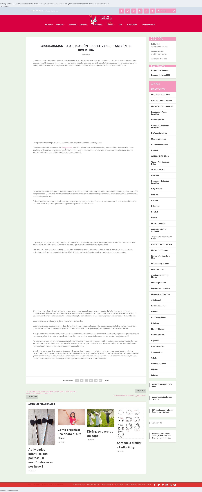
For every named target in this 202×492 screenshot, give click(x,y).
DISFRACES (83, 25)
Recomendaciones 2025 (160, 75)
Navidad (154, 150)
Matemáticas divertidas (160, 294)
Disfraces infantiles (159, 133)
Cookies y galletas (158, 317)
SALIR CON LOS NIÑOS (160, 156)
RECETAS (110, 25)
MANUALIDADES (97, 25)
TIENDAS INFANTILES (148, 25)
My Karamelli (157, 423)
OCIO (120, 25)
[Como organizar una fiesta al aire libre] (71, 417)
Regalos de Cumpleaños (160, 288)
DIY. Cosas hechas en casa (161, 101)
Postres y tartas (157, 120)
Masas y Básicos (157, 329)
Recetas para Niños (107, 484)
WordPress (60, 484)
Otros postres (156, 352)
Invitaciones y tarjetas (160, 263)
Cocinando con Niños (159, 145)
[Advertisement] (86, 85)
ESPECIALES (59, 25)
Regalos (154, 369)
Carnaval (154, 200)
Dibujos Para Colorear (160, 70)
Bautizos (154, 194)
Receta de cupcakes (50, 11)
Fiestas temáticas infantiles (162, 106)
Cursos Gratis (132, 25)
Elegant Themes (40, 484)
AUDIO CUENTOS (157, 170)
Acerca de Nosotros (159, 59)
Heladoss (155, 323)
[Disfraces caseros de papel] (100, 418)
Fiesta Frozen (119, 484)
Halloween (155, 206)
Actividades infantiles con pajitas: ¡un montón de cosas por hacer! (40, 458)
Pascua (154, 218)
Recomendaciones (158, 364)
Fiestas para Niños (79, 484)
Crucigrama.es (66, 148)
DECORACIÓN (73, 25)
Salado (154, 358)
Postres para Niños (158, 306)
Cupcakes (155, 341)
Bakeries (154, 375)
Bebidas (154, 312)
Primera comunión (158, 223)
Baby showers (156, 189)
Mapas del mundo (158, 269)
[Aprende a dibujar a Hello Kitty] (130, 424)
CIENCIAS (155, 175)
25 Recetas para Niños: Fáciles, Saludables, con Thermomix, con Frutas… (161, 436)
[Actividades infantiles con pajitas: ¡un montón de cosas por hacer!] (42, 427)
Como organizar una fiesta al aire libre (69, 434)
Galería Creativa (157, 346)
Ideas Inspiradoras (158, 139)
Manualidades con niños (160, 95)
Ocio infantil (156, 300)
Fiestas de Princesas (159, 250)
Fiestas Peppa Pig (130, 484)
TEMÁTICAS (48, 25)
